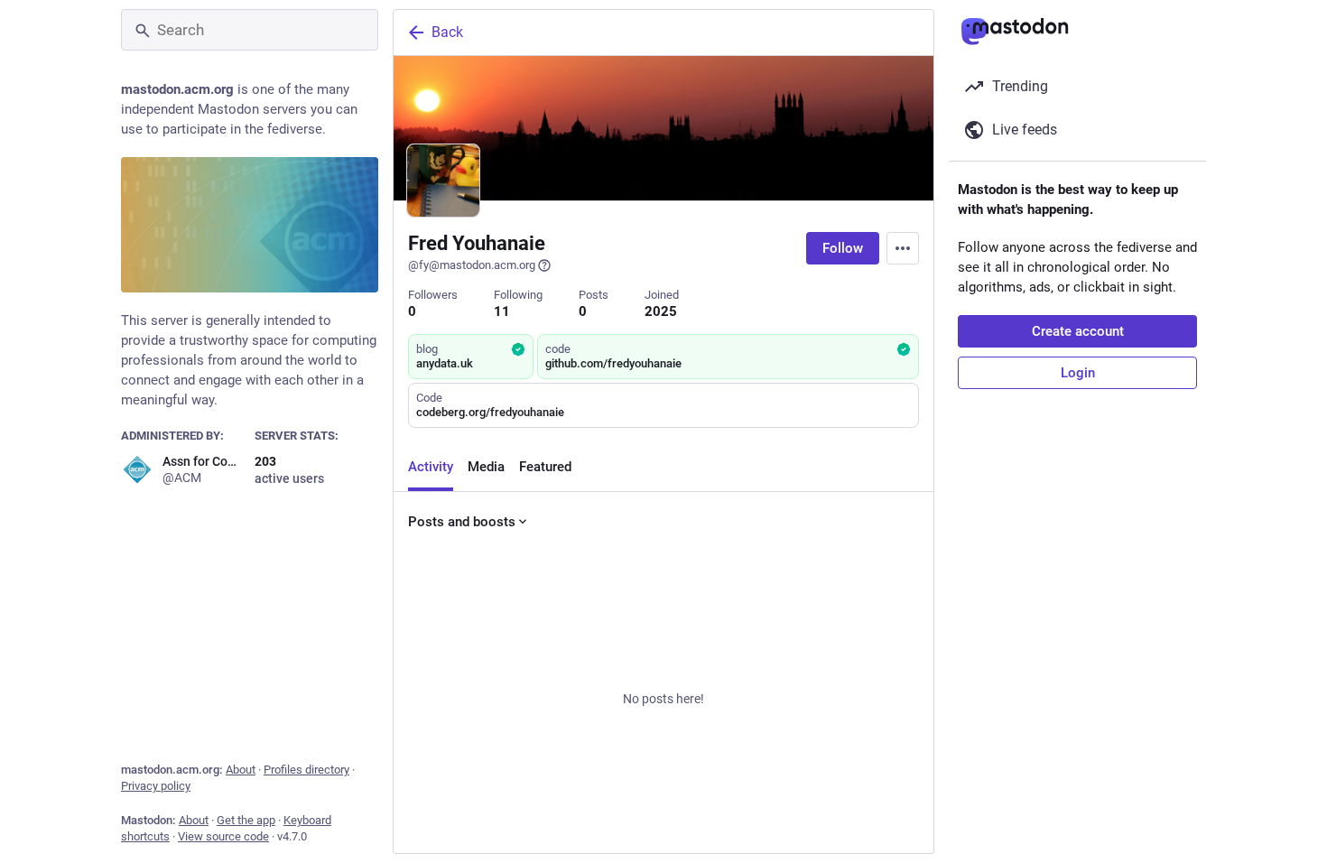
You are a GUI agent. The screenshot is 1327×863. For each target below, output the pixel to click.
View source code (223, 836)
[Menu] (902, 248)
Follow (842, 248)
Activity (430, 467)
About (240, 769)
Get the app (246, 820)
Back (447, 32)
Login (1078, 373)
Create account (1078, 331)
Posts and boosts (461, 522)
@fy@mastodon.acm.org (471, 265)
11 (502, 311)
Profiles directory (306, 769)
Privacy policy (155, 786)
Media (486, 467)
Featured (545, 467)
